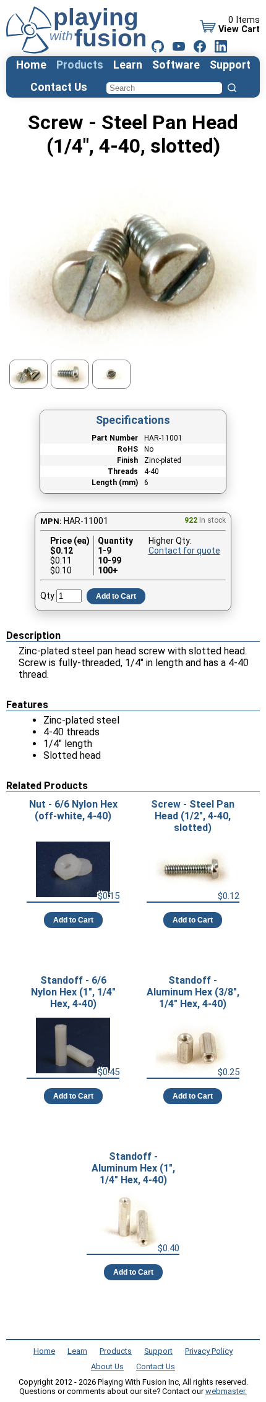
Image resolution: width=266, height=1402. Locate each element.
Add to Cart (116, 596)
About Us (107, 1366)
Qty (47, 596)
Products (79, 65)
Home (31, 65)
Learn (127, 65)
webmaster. (226, 1391)
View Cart (239, 29)
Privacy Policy (209, 1351)
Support (230, 65)
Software (176, 65)
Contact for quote (184, 550)
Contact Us (58, 87)
